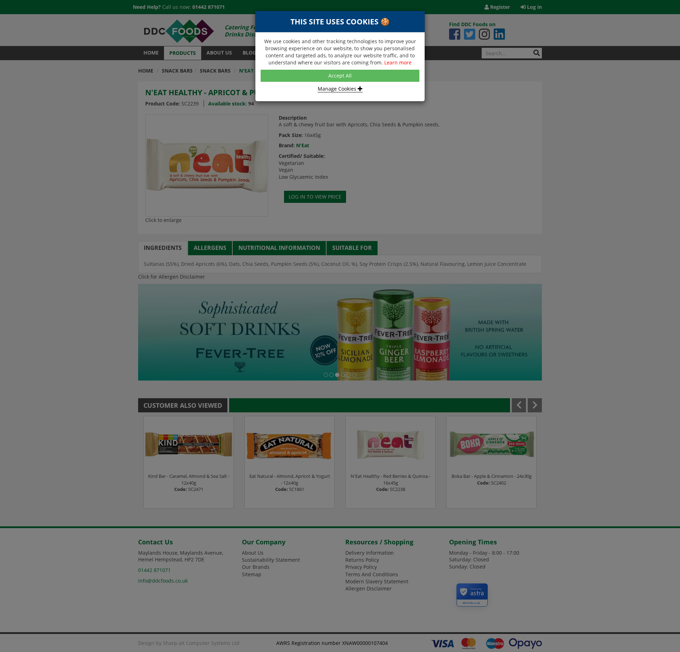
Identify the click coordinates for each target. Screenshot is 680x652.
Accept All (340, 75)
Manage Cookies (338, 88)
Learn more (398, 62)
